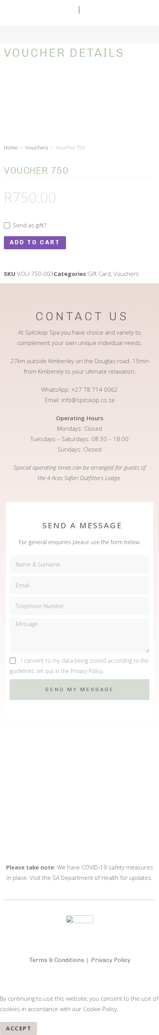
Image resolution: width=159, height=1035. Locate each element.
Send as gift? (28, 225)
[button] (143, 32)
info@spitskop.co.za (87, 400)
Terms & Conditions (56, 960)
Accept (18, 1028)
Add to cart (35, 242)
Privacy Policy (110, 960)
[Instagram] (79, 981)
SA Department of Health (85, 877)
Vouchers (36, 147)
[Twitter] (98, 981)
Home (11, 147)
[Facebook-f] (61, 981)
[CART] (20, 32)
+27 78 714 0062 (94, 389)
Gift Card (99, 273)
